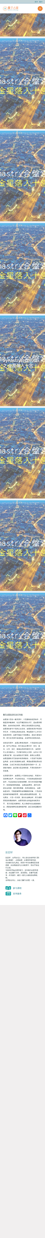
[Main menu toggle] (40, 8)
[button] (9, 352)
